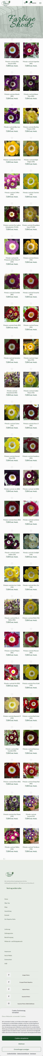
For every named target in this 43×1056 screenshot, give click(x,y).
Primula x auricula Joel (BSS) (31, 489)
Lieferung (7, 929)
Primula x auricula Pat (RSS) (12, 683)
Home (6, 899)
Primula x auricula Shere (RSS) (12, 782)
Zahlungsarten (8, 933)
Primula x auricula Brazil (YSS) (12, 160)
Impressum (33, 1053)
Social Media (8, 955)
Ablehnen (21, 1044)
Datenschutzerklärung (23, 1053)
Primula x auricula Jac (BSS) (12, 489)
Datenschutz (8, 959)
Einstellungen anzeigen (21, 1049)
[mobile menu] (40, 3)
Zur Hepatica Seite (9, 919)
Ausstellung (7, 911)
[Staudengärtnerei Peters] (6, 3)
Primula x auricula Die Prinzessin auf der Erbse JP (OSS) (12, 260)
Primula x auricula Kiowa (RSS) (12, 520)
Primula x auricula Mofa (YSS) (31, 618)
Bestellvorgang (8, 937)
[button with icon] (9, 975)
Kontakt (6, 915)
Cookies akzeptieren (21, 1038)
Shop (5, 907)
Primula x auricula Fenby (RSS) (12, 325)
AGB (5, 963)
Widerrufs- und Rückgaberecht (13, 941)
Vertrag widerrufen (13, 888)
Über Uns (7, 903)
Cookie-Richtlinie (11, 1053)
